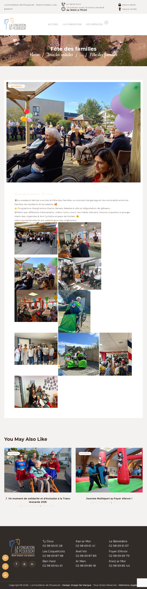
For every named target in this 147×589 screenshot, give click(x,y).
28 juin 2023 (101, 502)
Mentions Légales (128, 585)
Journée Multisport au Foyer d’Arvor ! (109, 498)
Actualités (16, 86)
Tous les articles (59, 55)
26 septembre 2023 (29, 194)
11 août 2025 (30, 506)
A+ (5, 557)
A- (5, 575)
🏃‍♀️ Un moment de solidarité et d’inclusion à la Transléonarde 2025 (38, 500)
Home (35, 54)
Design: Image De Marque (76, 585)
